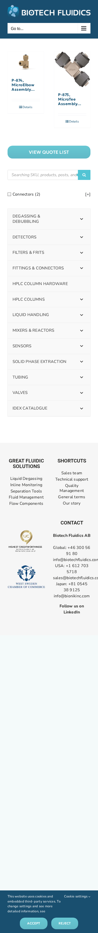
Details (28, 107)
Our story (71, 503)
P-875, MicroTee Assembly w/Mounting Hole (70, 99)
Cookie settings (76, 896)
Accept (33, 923)
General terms (71, 497)
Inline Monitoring (26, 485)
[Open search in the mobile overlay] (49, 175)
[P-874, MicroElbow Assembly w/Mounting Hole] (26, 62)
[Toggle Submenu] (81, 219)
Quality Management (72, 488)
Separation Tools (26, 491)
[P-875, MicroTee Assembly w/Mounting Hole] (72, 69)
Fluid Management (26, 497)
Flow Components (26, 503)
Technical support (71, 479)
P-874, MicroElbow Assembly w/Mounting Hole (24, 85)
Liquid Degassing (26, 478)
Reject (65, 923)
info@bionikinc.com (72, 596)
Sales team (71, 473)
